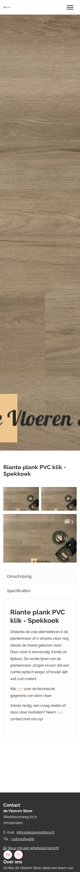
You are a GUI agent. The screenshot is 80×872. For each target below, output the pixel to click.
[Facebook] (7, 854)
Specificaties (18, 590)
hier (20, 689)
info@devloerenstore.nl (35, 832)
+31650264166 (22, 839)
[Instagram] (18, 854)
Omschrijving (19, 576)
